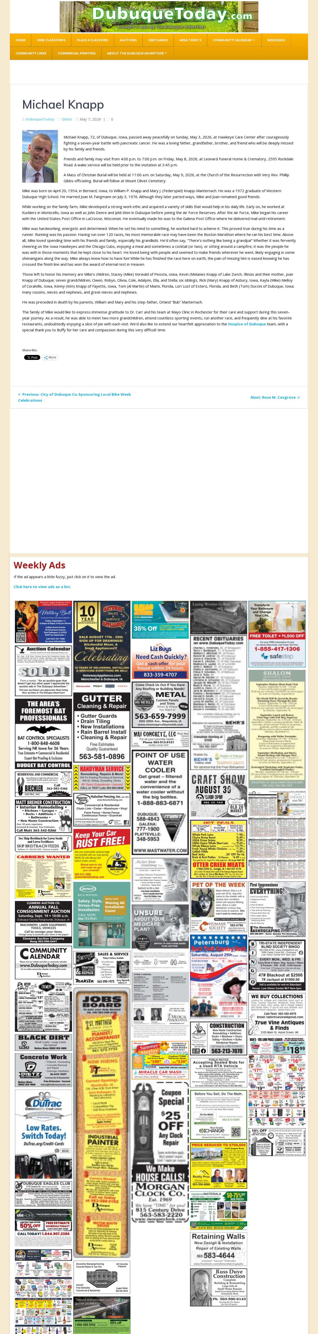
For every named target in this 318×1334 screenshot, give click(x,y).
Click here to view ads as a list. (42, 586)
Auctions (128, 40)
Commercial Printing (77, 53)
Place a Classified (92, 40)
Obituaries (158, 40)
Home (21, 40)
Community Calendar (232, 40)
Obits (67, 119)
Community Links (31, 53)
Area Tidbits (190, 40)
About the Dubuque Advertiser (135, 53)
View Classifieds (51, 40)
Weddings (276, 40)
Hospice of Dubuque (247, 323)
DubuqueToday (40, 119)
